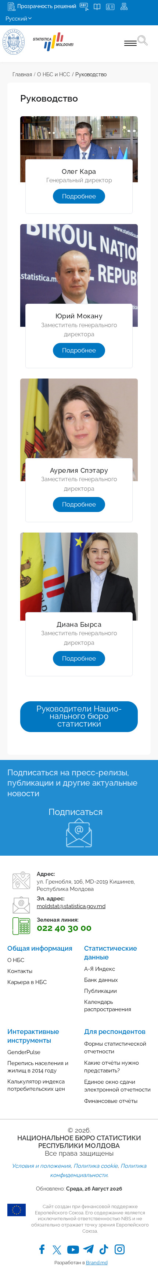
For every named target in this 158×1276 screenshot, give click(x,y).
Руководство (91, 74)
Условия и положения (41, 1166)
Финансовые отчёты (110, 1101)
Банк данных (101, 980)
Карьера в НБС (27, 982)
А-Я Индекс (99, 969)
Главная (22, 74)
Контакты (19, 971)
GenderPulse (23, 1052)
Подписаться (76, 812)
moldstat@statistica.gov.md (71, 906)
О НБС (15, 960)
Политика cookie (95, 1166)
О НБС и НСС (53, 74)
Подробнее (79, 196)
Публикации (100, 991)
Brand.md (97, 1262)
